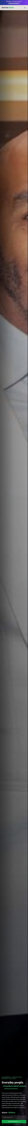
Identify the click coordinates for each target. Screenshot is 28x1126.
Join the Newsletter (13, 1121)
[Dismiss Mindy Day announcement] (26, 3)
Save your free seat (13, 3)
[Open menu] (24, 7)
